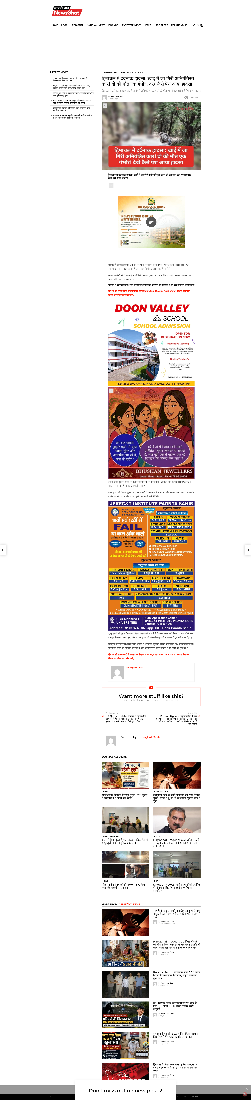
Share (105, 105)
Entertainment (131, 25)
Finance (113, 25)
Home (55, 25)
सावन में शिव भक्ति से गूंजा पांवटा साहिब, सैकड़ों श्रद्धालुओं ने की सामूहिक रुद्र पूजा (125, 841)
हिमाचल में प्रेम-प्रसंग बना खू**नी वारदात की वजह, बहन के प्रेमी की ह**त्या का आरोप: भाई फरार (175, 1067)
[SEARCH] (198, 25)
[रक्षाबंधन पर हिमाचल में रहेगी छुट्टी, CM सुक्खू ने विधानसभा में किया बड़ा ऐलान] (125, 775)
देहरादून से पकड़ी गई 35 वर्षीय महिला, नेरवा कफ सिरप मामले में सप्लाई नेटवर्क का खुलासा (177, 1035)
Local (65, 25)
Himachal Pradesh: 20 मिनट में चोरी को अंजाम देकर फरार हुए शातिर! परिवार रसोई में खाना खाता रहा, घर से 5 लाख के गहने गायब (176, 944)
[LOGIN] (201, 25)
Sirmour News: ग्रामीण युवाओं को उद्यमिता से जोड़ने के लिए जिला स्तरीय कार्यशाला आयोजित (177, 887)
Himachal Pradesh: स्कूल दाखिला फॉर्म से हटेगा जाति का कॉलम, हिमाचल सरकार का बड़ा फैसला (176, 843)
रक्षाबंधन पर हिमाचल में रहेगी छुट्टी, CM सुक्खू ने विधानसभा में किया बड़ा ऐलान (124, 796)
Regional (78, 25)
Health (148, 25)
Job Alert (162, 25)
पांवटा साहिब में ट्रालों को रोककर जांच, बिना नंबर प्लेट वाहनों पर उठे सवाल (123, 886)
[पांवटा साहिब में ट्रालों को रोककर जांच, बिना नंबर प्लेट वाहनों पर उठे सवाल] (125, 864)
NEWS (105, 791)
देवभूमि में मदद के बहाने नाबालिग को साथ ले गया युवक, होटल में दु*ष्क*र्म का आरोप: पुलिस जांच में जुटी (176, 798)
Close (247, 1089)
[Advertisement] (125, 47)
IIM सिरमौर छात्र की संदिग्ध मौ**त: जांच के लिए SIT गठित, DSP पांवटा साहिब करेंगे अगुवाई (175, 1006)
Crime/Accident (161, 791)
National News (96, 25)
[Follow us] (194, 25)
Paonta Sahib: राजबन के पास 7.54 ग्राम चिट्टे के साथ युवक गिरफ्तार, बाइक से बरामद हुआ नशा (176, 975)
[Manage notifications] (245, 1094)
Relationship (179, 25)
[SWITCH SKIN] (144, 11)
